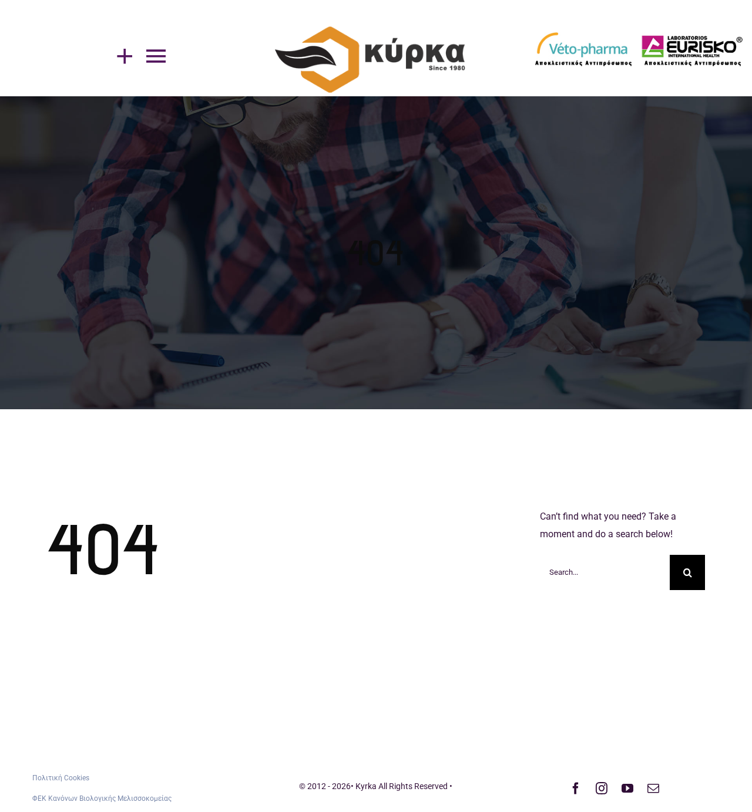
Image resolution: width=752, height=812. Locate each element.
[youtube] (627, 788)
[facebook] (576, 788)
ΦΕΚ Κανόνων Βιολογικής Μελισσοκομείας (102, 798)
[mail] (653, 788)
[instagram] (602, 788)
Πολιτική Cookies (60, 778)
